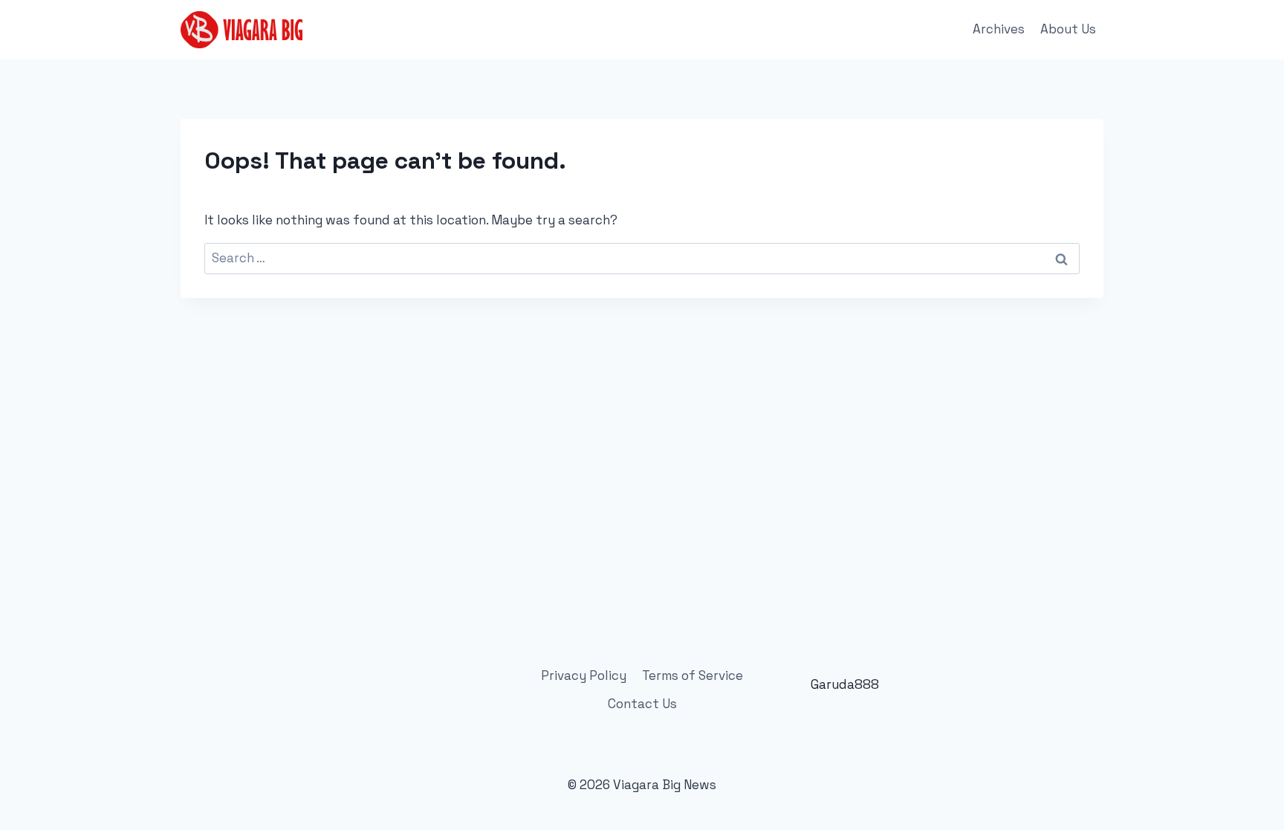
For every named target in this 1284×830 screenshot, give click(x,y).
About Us (1068, 29)
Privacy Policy (583, 675)
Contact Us (642, 704)
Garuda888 (845, 684)
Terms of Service (692, 675)
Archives (999, 29)
